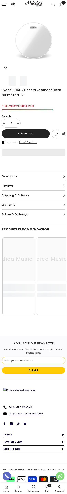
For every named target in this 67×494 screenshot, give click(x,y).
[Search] (53, 4)
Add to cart (26, 133)
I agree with (12, 142)
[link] (19, 287)
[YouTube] (25, 423)
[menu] (4, 4)
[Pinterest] (18, 423)
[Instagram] (11, 423)
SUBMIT (33, 370)
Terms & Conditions (28, 142)
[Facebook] (4, 423)
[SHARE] (62, 134)
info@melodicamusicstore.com (26, 413)
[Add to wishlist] (56, 134)
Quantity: (7, 116)
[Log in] (13, 4)
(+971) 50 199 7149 (22, 407)
